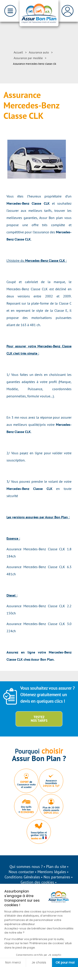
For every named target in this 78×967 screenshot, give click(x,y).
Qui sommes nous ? (26, 866)
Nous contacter (21, 871)
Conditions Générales (22, 876)
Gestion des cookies (37, 882)
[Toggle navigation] (10, 10)
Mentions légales (51, 871)
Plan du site (56, 866)
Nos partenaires (57, 876)
